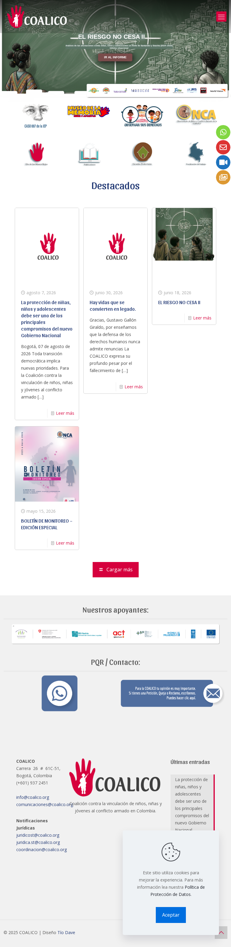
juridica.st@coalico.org (38, 842)
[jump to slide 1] (97, 95)
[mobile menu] (221, 16)
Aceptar (171, 915)
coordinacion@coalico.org (41, 849)
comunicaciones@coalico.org (44, 804)
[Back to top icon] (221, 932)
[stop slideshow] (136, 95)
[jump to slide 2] (104, 95)
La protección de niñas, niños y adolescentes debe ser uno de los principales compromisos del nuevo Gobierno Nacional (192, 805)
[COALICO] (37, 16)
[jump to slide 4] (117, 95)
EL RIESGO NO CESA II (179, 302)
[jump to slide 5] (123, 95)
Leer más (65, 413)
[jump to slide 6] (130, 95)
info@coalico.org (32, 797)
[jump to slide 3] (110, 95)
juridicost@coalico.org (37, 835)
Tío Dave (66, 932)
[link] (36, 115)
